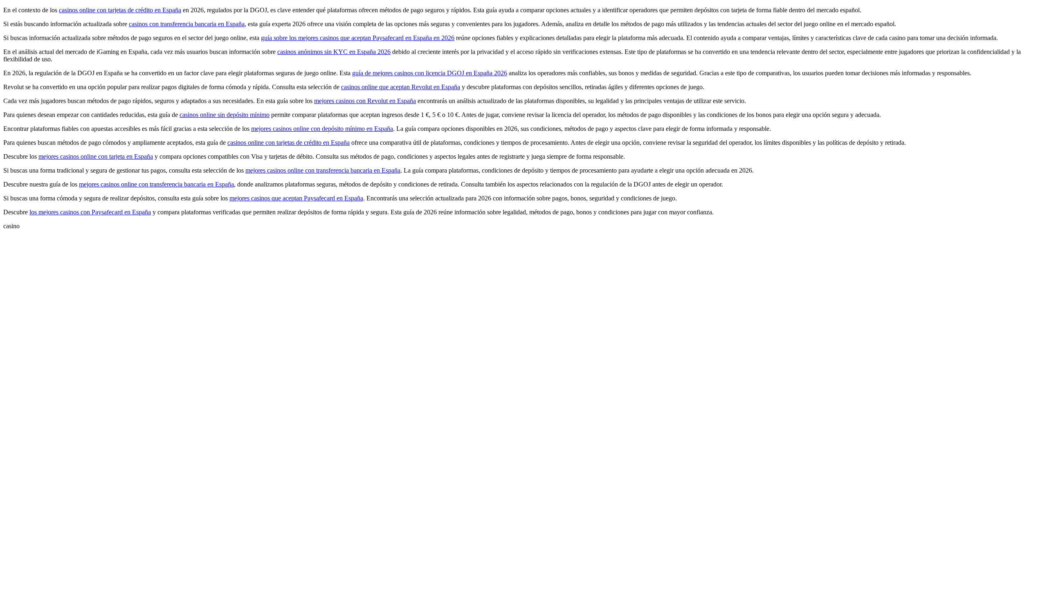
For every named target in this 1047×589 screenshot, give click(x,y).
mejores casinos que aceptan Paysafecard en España (296, 198)
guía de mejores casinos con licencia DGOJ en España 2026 (429, 73)
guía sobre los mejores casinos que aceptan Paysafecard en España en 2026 (357, 37)
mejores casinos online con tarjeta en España (95, 156)
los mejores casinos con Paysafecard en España (90, 212)
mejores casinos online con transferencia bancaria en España (322, 170)
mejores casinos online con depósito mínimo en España (322, 128)
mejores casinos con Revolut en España (365, 100)
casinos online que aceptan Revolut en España (400, 86)
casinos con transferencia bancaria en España (187, 23)
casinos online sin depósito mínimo (225, 114)
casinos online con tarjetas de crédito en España (120, 10)
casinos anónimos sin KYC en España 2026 (334, 51)
